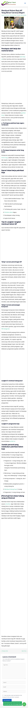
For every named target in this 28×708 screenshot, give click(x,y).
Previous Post (4, 651)
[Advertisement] (14, 88)
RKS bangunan (5, 329)
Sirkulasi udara (8, 212)
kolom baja (4, 157)
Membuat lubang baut (10, 489)
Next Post (24, 651)
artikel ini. (12, 441)
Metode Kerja (13, 15)
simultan (7, 504)
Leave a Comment (5, 15)
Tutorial (18, 15)
